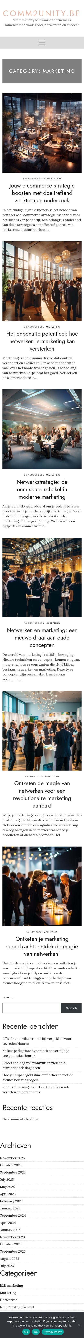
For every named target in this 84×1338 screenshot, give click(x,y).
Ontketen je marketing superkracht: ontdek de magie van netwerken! (42, 946)
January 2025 (10, 1208)
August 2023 (9, 1258)
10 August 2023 (34, 623)
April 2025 (7, 1194)
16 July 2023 (34, 932)
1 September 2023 (34, 178)
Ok (26, 1331)
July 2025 (7, 1179)
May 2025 (7, 1187)
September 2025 (12, 1172)
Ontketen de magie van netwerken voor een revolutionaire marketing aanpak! (42, 794)
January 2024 (10, 1230)
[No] (79, 1325)
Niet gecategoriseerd (17, 1307)
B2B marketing (11, 1285)
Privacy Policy (53, 1331)
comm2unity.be (42, 13)
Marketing (54, 178)
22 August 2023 (34, 326)
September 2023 (13, 1251)
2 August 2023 (34, 776)
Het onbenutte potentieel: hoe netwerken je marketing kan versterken (42, 341)
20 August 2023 (34, 474)
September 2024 (13, 1215)
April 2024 (8, 1223)
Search (7, 997)
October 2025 (10, 1165)
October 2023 (11, 1244)
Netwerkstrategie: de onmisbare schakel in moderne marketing (42, 489)
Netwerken (9, 1300)
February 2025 (11, 1201)
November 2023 (12, 1237)
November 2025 (12, 1158)
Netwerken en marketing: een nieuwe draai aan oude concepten (42, 637)
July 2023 (7, 1266)
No (36, 1331)
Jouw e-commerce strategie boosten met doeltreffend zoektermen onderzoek (42, 193)
